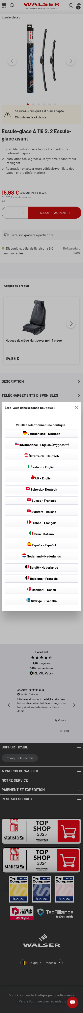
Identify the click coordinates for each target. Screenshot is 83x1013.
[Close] (76, 407)
